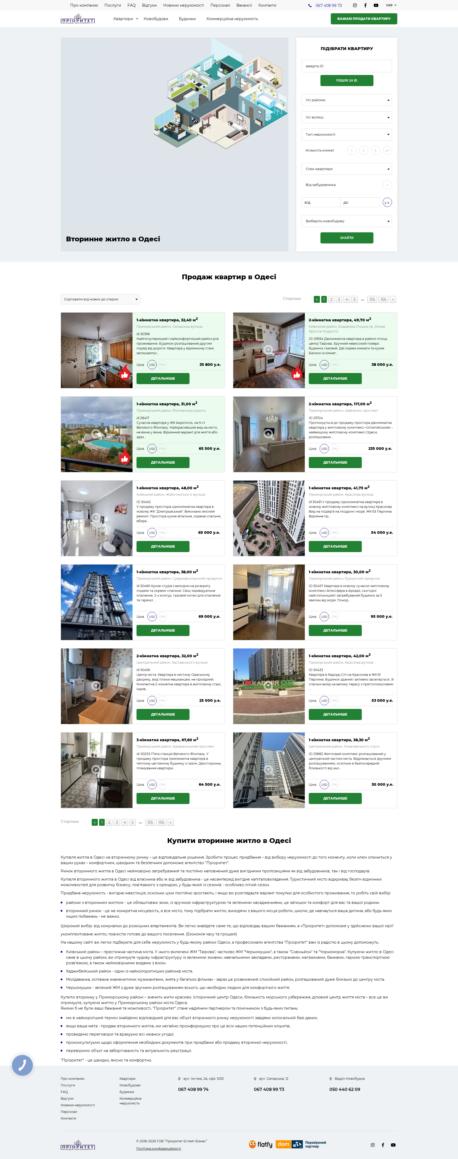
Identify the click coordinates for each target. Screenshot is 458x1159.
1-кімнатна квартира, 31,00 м (166, 403)
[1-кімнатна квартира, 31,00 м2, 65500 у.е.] (97, 434)
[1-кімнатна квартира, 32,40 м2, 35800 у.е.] (97, 350)
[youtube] (376, 5)
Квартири (123, 18)
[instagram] (355, 5)
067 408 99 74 (193, 1089)
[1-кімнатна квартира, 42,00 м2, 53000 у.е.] (269, 686)
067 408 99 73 (329, 5)
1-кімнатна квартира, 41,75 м (339, 487)
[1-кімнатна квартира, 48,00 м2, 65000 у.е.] (97, 518)
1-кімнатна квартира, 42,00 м (340, 655)
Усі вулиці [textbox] (315, 117)
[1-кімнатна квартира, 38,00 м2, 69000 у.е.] (97, 602)
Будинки (187, 18)
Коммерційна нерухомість (232, 18)
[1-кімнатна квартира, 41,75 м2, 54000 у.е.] (269, 518)
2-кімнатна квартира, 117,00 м (340, 403)
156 (383, 299)
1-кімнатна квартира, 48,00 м (167, 487)
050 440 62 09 (344, 1089)
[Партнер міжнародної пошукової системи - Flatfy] (260, 1144)
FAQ (131, 5)
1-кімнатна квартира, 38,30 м (339, 739)
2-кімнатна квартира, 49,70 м (340, 319)
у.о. (387, 203)
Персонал (220, 5)
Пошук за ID (346, 80)
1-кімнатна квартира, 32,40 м (167, 319)
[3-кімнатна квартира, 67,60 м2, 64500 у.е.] (97, 770)
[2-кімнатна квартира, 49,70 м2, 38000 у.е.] (269, 350)
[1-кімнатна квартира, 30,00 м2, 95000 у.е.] (269, 602)
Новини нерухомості (183, 5)
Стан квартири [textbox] (319, 169)
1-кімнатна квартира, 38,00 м (167, 571)
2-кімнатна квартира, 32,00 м (167, 655)
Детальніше (163, 378)
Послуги (112, 5)
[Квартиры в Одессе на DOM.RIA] (301, 1145)
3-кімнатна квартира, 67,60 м (167, 739)
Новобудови (156, 18)
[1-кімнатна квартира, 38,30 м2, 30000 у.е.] (269, 770)
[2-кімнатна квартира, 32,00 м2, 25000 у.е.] (97, 686)
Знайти (347, 238)
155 (372, 299)
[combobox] (347, 100)
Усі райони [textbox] (315, 100)
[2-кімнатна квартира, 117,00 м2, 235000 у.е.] (269, 434)
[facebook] (365, 5)
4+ (387, 151)
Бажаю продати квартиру (364, 19)
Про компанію (84, 5)
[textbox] (347, 221)
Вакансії (244, 5)
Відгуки (149, 5)
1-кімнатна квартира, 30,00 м (340, 571)
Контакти (267, 5)
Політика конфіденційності (158, 1149)
